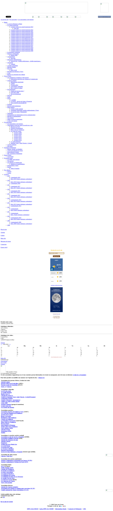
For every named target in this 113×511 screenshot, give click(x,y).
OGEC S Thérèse (6, 386)
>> (10, 344)
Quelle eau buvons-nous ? (17, 91)
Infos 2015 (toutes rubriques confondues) (21, 197)
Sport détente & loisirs (13, 152)
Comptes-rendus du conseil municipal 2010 (22, 47)
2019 (8, 176)
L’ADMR (13, 100)
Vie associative (13, 19)
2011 (8, 211)
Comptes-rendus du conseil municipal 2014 (22, 41)
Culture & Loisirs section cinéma (10, 401)
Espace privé (4, 247)
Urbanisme (10, 62)
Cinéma (13, 83)
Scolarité (9, 104)
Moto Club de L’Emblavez (8, 422)
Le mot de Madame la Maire (14, 24)
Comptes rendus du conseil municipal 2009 (22, 49)
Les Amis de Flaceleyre (7, 473)
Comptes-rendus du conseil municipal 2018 (22, 36)
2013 (8, 203)
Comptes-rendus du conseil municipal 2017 (22, 37)
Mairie (5, 22)
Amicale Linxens (5, 441)
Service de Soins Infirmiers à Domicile (11, 452)
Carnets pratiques (11, 144)
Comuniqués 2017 (15, 186)
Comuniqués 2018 (15, 183)
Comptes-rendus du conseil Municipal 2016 (22, 39)
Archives (6, 174)
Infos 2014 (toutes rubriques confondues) (21, 201)
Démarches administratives (14, 59)
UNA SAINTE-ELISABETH (18, 103)
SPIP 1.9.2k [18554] (32, 509)
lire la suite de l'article (7, 501)
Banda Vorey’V (5, 394)
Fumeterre (4, 443)
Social (9, 98)
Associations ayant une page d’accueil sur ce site (20, 125)
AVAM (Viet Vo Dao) (7, 414)
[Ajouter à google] (65, 506)
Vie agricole (10, 161)
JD (4, 497)
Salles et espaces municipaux (14, 119)
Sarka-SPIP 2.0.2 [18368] (46, 509)
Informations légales (60, 509)
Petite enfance (11, 107)
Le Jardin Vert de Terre (7, 478)
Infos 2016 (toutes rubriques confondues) (21, 192)
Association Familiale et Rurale (9, 438)
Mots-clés (3, 238)
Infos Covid (14, 70)
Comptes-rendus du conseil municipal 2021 (22, 31)
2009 (8, 220)
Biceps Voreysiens (6, 416)
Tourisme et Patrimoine (10, 147)
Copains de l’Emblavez (7, 469)
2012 (8, 207)
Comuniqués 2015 (15, 195)
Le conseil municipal (12, 25)
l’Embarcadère (14, 85)
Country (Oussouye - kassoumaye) (10, 400)
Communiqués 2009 (16, 222)
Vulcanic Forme (5, 429)
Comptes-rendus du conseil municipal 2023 (22, 27)
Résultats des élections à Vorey (15, 71)
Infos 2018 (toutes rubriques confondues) (21, 182)
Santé (8, 97)
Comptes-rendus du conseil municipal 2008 (22, 50)
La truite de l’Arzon (6, 479)
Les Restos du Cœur (6, 447)
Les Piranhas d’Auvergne (8, 420)
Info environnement (16, 94)
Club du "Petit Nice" (7, 456)
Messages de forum (6, 241)
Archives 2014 (18, 140)
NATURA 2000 (15, 92)
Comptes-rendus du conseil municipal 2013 (22, 43)
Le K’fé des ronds (6, 391)
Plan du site (4, 229)
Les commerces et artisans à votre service (18, 77)
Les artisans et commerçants (14, 162)
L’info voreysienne (12, 121)
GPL (84, 509)
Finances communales (13, 53)
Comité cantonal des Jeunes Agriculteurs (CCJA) (15, 490)
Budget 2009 (14, 55)
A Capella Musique (16, 141)
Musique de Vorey (15, 126)
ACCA (3, 466)
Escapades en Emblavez (7, 470)
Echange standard (6, 404)
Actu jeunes (10, 156)
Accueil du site (4, 19)
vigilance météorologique (56, 285)
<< (1, 344)
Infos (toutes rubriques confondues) (20, 210)
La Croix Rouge (5, 446)
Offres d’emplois (15, 168)
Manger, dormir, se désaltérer (14, 149)
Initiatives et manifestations (18, 164)
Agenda (3, 232)
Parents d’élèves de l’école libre (9, 383)
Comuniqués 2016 (15, 191)
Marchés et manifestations (14, 116)
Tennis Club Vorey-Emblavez (9, 426)
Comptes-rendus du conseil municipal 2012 (22, 44)
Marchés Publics (11, 67)
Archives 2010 (18, 134)
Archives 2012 (18, 137)
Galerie (2, 235)
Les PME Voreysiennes (13, 159)
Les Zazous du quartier (7, 407)
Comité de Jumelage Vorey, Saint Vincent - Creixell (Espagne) (18, 397)
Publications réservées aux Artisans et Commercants (24, 79)
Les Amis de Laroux (16, 131)
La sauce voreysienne (7, 472)
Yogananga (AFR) (6, 431)
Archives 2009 (18, 132)
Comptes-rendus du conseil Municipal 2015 (22, 40)
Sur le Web (3, 362)
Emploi (9, 167)
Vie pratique (10, 118)
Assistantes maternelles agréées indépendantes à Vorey (25, 110)
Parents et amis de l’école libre (9, 385)
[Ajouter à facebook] (60, 506)
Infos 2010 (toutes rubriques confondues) (21, 219)
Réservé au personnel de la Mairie (16, 74)
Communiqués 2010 (16, 217)
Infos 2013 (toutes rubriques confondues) (21, 204)
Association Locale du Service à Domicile (12, 437)
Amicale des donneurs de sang (9, 440)
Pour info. (9, 68)
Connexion (3, 244)
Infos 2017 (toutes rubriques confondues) (21, 188)
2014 (8, 198)
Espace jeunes (7, 155)
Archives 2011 (18, 135)
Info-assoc (10, 146)
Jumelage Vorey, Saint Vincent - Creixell (21, 143)
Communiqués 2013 (16, 206)
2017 (8, 185)
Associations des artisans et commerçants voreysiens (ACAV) (18, 488)
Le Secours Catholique (7, 449)
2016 (8, 189)
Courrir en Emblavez (7, 419)
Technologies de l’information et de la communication (21, 115)
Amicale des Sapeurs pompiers (9, 487)
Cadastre (13, 64)
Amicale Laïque (5, 382)
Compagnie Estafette (7, 398)
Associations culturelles (17, 86)
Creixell (3, 364)
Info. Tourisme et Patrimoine (14, 153)
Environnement (11, 89)
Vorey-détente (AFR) (7, 428)
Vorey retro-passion (6, 482)
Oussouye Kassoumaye (17, 128)
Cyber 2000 (4, 403)
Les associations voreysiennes (26, 19)
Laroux (9, 173)
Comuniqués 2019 (15, 177)
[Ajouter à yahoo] (63, 506)
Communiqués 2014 (16, 200)
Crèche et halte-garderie (17, 109)
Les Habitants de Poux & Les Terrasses (12, 476)
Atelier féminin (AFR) (7, 467)
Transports (10, 113)
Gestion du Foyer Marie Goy (9, 444)
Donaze (9, 171)
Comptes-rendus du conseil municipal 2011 (22, 46)
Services (9, 95)
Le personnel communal (13, 52)
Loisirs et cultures (11, 80)
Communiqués (11, 56)
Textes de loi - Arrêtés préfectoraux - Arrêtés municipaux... (26, 61)
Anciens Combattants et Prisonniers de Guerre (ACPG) (16, 460)
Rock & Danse (5, 423)
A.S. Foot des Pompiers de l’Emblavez (11, 413)
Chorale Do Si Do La (7, 395)
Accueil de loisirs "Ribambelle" (19, 112)
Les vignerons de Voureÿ (8, 481)
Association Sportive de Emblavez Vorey (12, 411)
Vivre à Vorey (7, 76)
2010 (8, 216)
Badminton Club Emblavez (8, 417)
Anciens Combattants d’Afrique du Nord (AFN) (14, 462)
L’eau (8, 73)
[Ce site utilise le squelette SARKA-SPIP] (1, 341)
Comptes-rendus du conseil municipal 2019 (22, 34)
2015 (8, 194)
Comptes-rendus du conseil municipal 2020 (22, 33)
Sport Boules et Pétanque (8, 425)
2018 (8, 180)
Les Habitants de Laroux (8, 475)
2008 (8, 225)
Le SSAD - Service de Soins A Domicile (21, 101)
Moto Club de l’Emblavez (17, 129)
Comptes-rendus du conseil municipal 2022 (22, 30)
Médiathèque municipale (17, 82)
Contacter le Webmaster (75, 509)
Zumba (3, 432)
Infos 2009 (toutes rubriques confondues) (21, 223)
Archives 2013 (18, 138)
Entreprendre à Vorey (12, 165)
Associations (4, 361)
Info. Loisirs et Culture (16, 88)
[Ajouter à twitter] (61, 506)
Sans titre (16, 28)
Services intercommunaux (14, 106)
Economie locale (8, 158)
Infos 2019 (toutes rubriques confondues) (21, 179)
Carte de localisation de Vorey (15, 150)
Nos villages (7, 170)
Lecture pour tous (6, 406)
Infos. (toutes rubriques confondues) (20, 214)
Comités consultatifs (12, 65)
